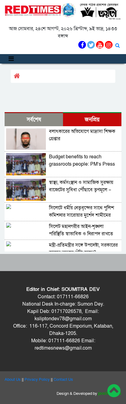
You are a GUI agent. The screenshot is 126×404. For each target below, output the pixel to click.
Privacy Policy (37, 379)
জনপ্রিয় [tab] (92, 119)
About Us (13, 379)
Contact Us (63, 379)
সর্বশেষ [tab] (34, 119)
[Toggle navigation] (11, 59)
